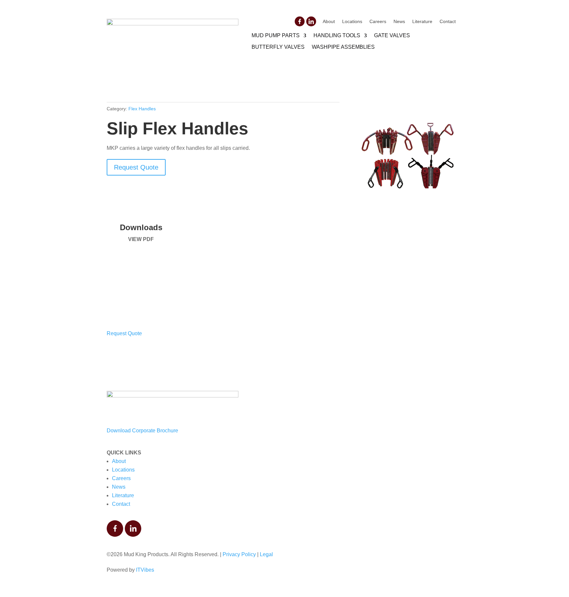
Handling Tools (336, 35)
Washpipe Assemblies (343, 47)
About (329, 21)
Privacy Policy (239, 554)
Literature (422, 21)
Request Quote (136, 167)
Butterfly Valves (278, 47)
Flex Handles (142, 108)
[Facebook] (300, 21)
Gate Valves (392, 35)
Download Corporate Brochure (142, 430)
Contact (448, 21)
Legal (266, 554)
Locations (352, 21)
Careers (377, 21)
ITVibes (145, 570)
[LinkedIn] (311, 21)
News (399, 21)
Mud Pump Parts (276, 35)
